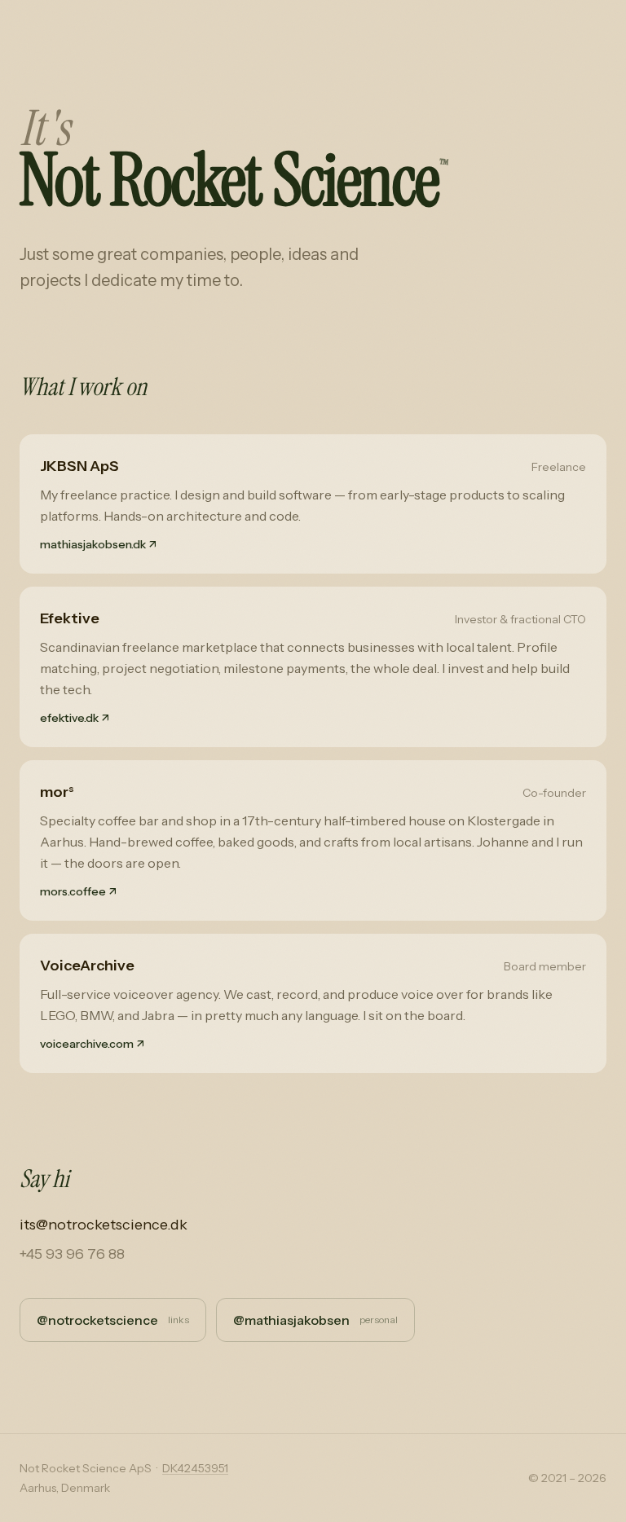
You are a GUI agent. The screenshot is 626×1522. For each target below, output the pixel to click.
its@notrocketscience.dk (103, 1225)
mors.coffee (78, 891)
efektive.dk (74, 717)
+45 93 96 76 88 (72, 1254)
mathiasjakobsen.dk (98, 544)
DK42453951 (195, 1468)
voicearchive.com (92, 1043)
